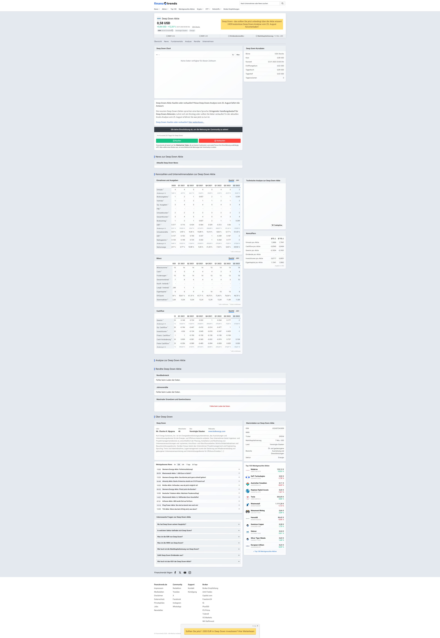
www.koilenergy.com (216, 431)
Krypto (199, 9)
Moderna (254, 469)
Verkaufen (221, 140)
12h (178, 464)
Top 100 (173, 9)
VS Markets (207, 617)
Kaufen (178, 140)
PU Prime (206, 610)
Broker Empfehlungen (231, 9)
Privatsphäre (159, 603)
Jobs (156, 606)
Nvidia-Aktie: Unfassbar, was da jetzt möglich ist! (180, 485)
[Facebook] (175, 572)
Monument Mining (258, 510)
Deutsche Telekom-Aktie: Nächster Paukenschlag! (180, 493)
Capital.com (207, 595)
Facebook (177, 599)
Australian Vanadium (259, 483)
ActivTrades (207, 592)
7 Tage (188, 464)
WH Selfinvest (208, 621)
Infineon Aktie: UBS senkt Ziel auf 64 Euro (177, 501)
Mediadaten (159, 592)
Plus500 (205, 606)
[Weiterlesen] (239, 469)
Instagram (177, 603)
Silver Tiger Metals (258, 538)
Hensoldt (254, 517)
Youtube (176, 592)
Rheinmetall (255, 504)
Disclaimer (158, 595)
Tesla (253, 497)
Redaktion (177, 588)
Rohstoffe (216, 9)
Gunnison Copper (257, 524)
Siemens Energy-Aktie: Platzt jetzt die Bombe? (179, 489)
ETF (207, 9)
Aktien (164, 9)
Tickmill (205, 614)
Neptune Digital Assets (260, 490)
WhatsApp (177, 606)
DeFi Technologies (258, 476)
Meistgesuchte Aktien (187, 9)
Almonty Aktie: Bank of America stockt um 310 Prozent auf (183, 481)
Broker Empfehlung (210, 588)
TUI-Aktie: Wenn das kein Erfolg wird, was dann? (179, 509)
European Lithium (257, 545)
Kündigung (192, 592)
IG (203, 603)
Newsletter (158, 610)
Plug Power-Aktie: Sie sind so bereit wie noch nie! (180, 505)
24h (183, 464)
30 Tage (194, 464)
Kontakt (191, 588)
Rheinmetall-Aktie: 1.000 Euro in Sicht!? (176, 473)
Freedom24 (207, 599)
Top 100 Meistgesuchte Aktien (266, 551)
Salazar (254, 531)
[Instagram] (190, 572)
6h (175, 464)
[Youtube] (185, 572)
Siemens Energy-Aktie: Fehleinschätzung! (177, 469)
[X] (180, 572)
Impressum (158, 588)
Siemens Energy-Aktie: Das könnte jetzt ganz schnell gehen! (184, 477)
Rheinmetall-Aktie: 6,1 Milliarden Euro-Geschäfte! (180, 497)
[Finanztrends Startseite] (165, 4)
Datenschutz (159, 599)
